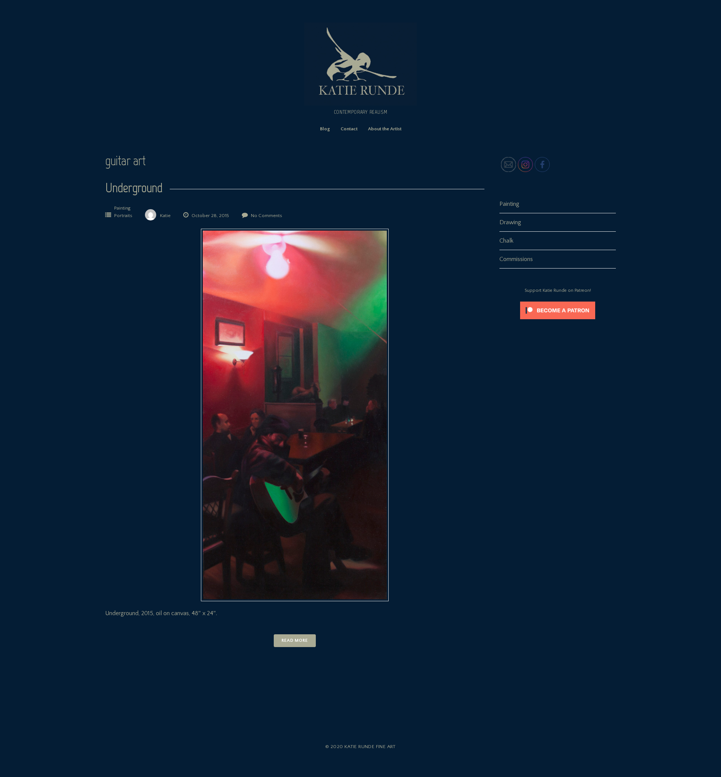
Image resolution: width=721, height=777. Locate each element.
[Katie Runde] (360, 103)
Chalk (506, 240)
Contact (349, 128)
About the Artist (384, 128)
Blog (325, 128)
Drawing (510, 222)
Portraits (123, 215)
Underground (133, 188)
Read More (295, 640)
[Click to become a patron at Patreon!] (557, 321)
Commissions (516, 259)
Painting (122, 208)
